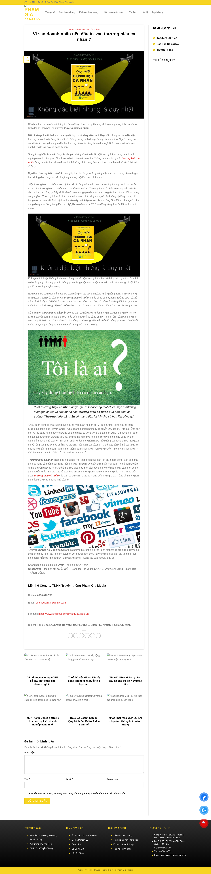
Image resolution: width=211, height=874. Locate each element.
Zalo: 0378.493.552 (162, 851)
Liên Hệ (144, 12)
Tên (27, 779)
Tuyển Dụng (157, 12)
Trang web (112, 779)
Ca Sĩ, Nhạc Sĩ (78, 849)
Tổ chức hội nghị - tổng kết (125, 840)
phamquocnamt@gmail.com (51, 602)
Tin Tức (133, 12)
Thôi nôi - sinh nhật (122, 849)
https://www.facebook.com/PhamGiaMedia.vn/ (64, 613)
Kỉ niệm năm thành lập (123, 844)
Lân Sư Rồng (78, 853)
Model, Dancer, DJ (80, 840)
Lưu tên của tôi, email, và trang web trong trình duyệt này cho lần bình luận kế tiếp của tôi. (77, 793)
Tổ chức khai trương (122, 835)
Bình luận (30, 752)
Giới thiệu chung (67, 12)
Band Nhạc (77, 844)
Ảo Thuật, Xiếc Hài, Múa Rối (84, 835)
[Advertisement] (170, 113)
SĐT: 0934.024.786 (162, 848)
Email (69, 779)
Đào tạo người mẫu (113, 12)
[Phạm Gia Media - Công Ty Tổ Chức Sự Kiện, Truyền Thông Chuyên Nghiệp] (32, 12)
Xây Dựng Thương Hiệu (41, 844)
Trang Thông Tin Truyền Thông (84, 29)
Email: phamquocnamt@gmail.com (170, 855)
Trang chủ (50, 12)
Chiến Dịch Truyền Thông (41, 848)
